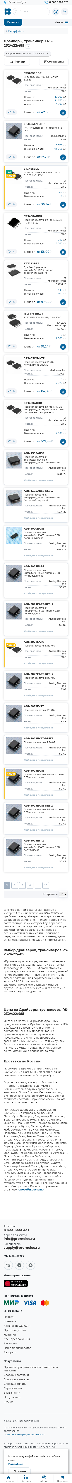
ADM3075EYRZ (34, 840)
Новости (9, 1317)
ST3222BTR (31, 263)
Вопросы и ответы (16, 1379)
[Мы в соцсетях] (8, 1265)
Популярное (12, 1397)
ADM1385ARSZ (34, 453)
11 (45, 885)
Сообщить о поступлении (38, 480)
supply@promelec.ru (22, 1247)
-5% (9, 172)
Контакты (10, 1321)
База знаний (12, 1393)
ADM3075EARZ (34, 771)
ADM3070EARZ (34, 529)
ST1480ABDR (33, 216)
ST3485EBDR (33, 73)
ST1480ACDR (33, 403)
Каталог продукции (17, 1326)
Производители (15, 1330)
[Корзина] (64, 11)
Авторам (10, 1352)
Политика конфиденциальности (24, 1434)
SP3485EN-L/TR (34, 124)
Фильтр (20, 62)
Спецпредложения (17, 1339)
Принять (20, 1471)
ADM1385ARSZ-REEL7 (38, 491)
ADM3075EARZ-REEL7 (38, 806)
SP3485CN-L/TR (34, 358)
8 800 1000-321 (16, 1230)
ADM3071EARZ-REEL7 (38, 604)
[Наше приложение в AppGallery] (16, 1284)
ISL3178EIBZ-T (33, 314)
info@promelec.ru (19, 1239)
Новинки (10, 1334)
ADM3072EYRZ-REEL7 (38, 738)
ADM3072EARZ (34, 642)
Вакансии (10, 1343)
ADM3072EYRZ (34, 706)
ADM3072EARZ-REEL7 (38, 674)
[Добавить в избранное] (9, 112)
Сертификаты (13, 1388)
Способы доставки (31, 1189)
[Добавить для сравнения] (14, 112)
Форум (8, 1401)
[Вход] (55, 12)
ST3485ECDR (32, 169)
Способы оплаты (15, 1384)
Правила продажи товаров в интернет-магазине (31, 1369)
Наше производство (17, 1348)
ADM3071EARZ (34, 566)
